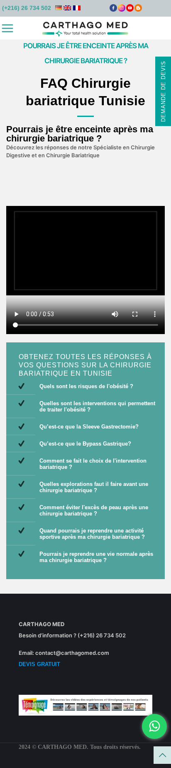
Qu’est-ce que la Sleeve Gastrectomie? (89, 427)
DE (58, 7)
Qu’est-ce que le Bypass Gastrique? (85, 444)
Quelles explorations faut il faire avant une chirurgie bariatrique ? (93, 487)
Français (77, 7)
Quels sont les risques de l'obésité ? (86, 386)
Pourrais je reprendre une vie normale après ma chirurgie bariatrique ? (96, 557)
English (67, 7)
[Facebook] (113, 10)
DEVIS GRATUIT (39, 664)
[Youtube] (130, 10)
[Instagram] (121, 10)
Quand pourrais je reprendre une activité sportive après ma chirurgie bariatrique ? (92, 534)
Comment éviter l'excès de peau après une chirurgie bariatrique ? (93, 510)
